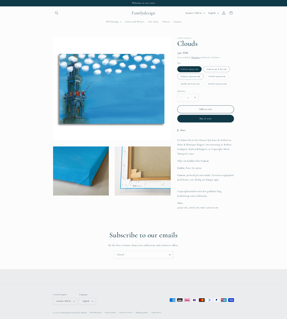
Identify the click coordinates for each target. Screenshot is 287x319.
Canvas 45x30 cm (189, 69)
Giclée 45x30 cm (219, 77)
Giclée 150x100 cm (219, 84)
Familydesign (65, 313)
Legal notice (156, 312)
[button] (56, 13)
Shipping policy (142, 312)
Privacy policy (110, 312)
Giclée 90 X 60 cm (192, 84)
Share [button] (183, 130)
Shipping (195, 57)
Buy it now (206, 118)
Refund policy (95, 312)
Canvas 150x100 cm (190, 76)
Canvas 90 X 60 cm (216, 69)
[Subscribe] (169, 255)
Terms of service (125, 312)
